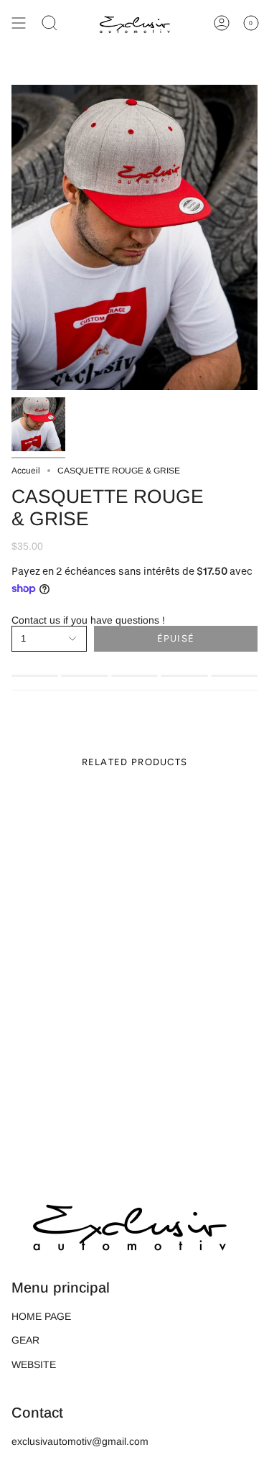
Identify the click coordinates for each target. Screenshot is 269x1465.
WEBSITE (33, 1364)
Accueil (25, 471)
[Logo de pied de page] (129, 1223)
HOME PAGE (41, 1316)
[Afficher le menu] (18, 23)
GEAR (25, 1340)
